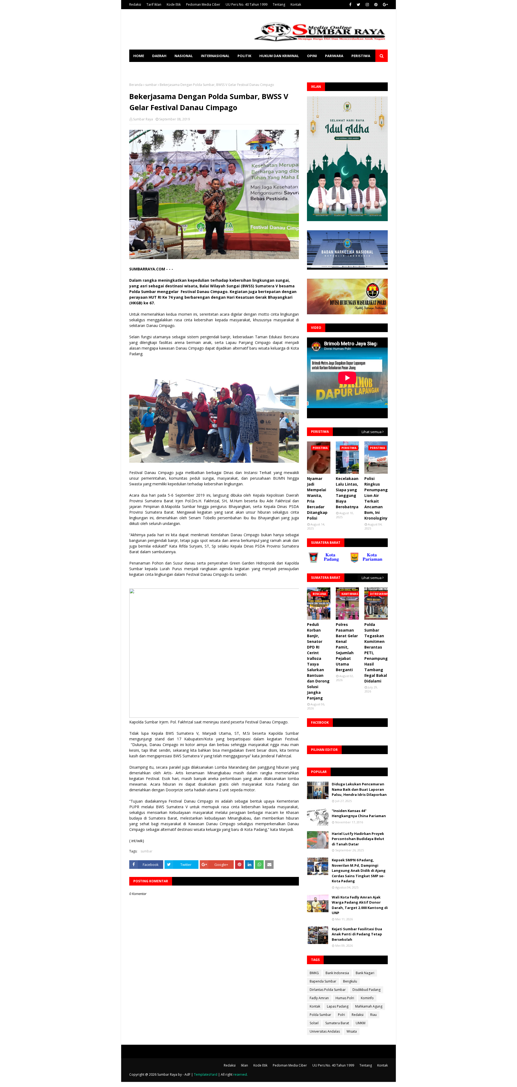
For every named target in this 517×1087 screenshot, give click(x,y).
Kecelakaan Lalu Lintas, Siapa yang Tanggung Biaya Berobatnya (347, 492)
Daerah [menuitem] (159, 55)
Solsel (314, 1023)
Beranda (135, 84)
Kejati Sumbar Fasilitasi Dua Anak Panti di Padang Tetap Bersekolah (357, 934)
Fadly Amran (319, 998)
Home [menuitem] (138, 55)
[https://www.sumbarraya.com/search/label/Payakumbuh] (381, 561)
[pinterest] (376, 4)
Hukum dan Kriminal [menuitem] (279, 55)
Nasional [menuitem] (183, 55)
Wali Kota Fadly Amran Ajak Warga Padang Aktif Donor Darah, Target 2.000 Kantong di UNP (360, 905)
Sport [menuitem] (139, 68)
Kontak (296, 4)
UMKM (360, 1023)
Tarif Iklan (153, 4)
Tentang (279, 4)
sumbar (151, 84)
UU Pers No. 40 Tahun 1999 (246, 4)
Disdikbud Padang (366, 989)
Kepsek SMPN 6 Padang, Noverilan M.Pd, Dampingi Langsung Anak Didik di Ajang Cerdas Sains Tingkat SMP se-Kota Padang (359, 870)
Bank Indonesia (337, 973)
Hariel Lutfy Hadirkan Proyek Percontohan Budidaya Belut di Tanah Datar (358, 838)
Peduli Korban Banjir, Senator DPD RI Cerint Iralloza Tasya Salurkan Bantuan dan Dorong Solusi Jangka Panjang (318, 661)
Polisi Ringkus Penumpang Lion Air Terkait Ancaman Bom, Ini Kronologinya (377, 498)
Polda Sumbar (320, 1014)
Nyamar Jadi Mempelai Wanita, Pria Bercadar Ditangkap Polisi (317, 498)
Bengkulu (350, 981)
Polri (341, 1014)
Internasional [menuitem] (215, 55)
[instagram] (367, 4)
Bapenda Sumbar (323, 981)
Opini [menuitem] (312, 55)
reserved (240, 1074)
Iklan (244, 1065)
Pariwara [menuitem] (334, 55)
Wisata (352, 1031)
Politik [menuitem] (244, 55)
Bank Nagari (365, 973)
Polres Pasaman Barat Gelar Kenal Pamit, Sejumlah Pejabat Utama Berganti (347, 647)
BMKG (314, 973)
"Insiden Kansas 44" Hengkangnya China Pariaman (359, 813)
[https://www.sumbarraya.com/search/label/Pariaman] (339, 561)
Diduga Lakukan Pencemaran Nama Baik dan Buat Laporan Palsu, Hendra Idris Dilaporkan (359, 789)
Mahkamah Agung (368, 1006)
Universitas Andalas (325, 1031)
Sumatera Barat (337, 1023)
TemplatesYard (205, 1074)
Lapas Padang (337, 1006)
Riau (373, 1014)
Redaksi (135, 4)
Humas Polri (345, 998)
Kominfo (367, 998)
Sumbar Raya (143, 119)
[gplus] (385, 4)
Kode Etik (174, 4)
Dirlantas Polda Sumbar (328, 989)
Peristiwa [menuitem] (360, 55)
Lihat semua (372, 431)
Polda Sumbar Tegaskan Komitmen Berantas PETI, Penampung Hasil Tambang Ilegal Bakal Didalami (376, 653)
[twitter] (358, 4)
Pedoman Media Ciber (203, 4)
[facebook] (350, 4)
